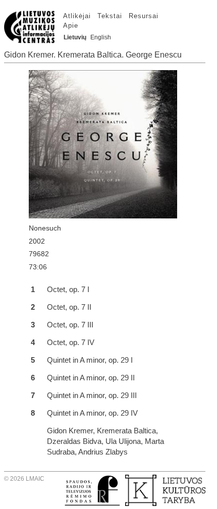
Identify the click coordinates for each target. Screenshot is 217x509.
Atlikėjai (77, 16)
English (100, 37)
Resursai (143, 16)
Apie (70, 25)
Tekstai (109, 16)
